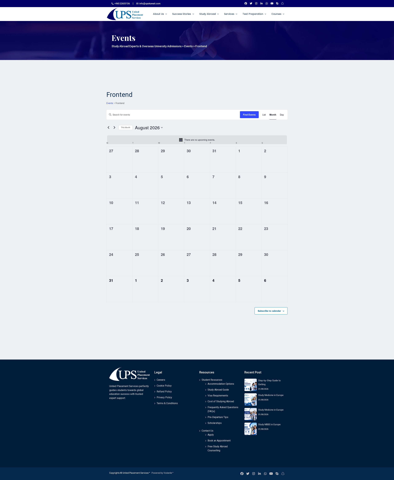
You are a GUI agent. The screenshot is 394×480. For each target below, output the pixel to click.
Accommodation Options (221, 383)
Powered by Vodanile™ (162, 473)
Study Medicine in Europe (270, 395)
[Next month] (114, 127)
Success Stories (182, 14)
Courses (276, 14)
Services (229, 14)
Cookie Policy (164, 385)
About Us (159, 14)
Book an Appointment (219, 440)
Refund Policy (164, 391)
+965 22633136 (122, 3)
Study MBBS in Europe (269, 424)
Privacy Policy (164, 397)
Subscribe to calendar (269, 310)
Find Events (249, 114)
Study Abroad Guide (218, 389)
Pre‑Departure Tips (218, 417)
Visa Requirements (218, 395)
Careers (161, 379)
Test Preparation (253, 14)
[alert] (197, 139)
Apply (211, 434)
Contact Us (207, 430)
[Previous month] (108, 127)
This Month (125, 127)
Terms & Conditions (167, 403)
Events (110, 103)
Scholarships (215, 423)
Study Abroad (207, 14)
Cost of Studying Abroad (221, 401)
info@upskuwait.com (150, 3)
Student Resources (212, 379)
